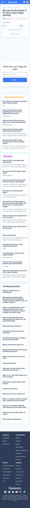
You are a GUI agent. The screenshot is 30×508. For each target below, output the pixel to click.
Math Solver (6, 478)
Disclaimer (18, 478)
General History (16, 7)
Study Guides (6, 475)
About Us (18, 465)
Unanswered (6, 444)
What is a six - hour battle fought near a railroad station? (15, 376)
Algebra (18, 438)
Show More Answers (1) (15, 29)
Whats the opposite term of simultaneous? (11, 291)
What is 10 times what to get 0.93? (13, 345)
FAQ (4, 481)
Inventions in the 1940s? (10, 389)
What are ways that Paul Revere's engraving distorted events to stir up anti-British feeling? (14, 319)
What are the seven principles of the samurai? (14, 383)
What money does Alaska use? (12, 326)
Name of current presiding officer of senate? (14, 413)
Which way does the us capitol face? (14, 394)
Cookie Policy (19, 481)
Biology (18, 444)
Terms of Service (20, 472)
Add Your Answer (15, 34)
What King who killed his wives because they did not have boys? (15, 350)
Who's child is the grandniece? (12, 419)
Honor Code (6, 469)
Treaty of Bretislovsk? (9, 363)
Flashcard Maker (7, 472)
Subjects (5, 7)
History (9, 7)
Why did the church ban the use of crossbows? (13, 332)
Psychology (19, 453)
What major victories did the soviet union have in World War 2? (14, 369)
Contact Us (19, 469)
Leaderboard (6, 438)
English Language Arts (22, 450)
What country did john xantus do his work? (14, 357)
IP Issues (18, 484)
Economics (18, 459)
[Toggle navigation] (2, 2)
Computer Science (21, 456)
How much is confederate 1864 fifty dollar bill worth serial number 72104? (14, 406)
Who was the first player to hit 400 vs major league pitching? (15, 12)
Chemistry (18, 441)
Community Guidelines (9, 465)
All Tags (5, 441)
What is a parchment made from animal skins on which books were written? (15, 400)
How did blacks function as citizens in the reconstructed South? (14, 339)
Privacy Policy (19, 475)
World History (19, 447)
